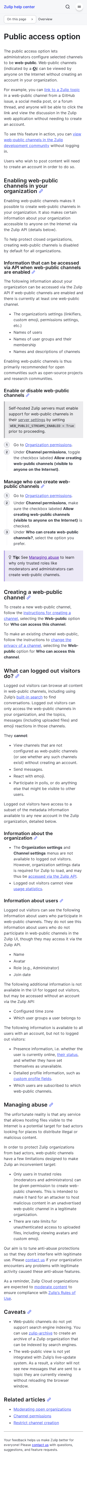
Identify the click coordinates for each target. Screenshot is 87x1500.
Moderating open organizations (42, 1409)
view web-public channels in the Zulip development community (42, 140)
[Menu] (79, 7)
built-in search (29, 697)
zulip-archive (40, 1333)
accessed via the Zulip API (52, 876)
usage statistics (28, 888)
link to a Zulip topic (62, 89)
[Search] (68, 7)
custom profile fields (32, 1078)
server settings (31, 419)
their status (67, 1054)
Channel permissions (32, 1416)
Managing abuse (44, 557)
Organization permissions (48, 444)
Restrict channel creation (36, 1422)
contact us (35, 1259)
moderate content (50, 1286)
